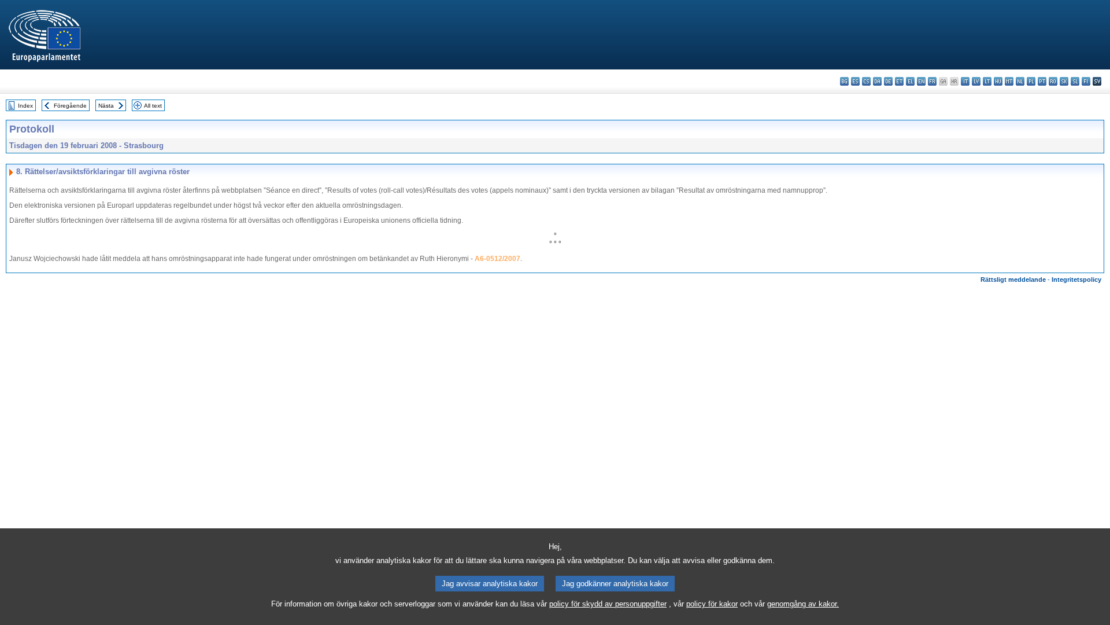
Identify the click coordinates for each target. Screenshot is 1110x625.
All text (153, 105)
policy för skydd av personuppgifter (608, 604)
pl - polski (1031, 81)
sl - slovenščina (1075, 81)
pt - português (1042, 81)
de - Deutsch (888, 81)
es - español (855, 81)
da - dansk (877, 81)
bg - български (844, 81)
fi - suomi (1086, 81)
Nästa (106, 105)
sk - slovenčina (1064, 81)
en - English (921, 81)
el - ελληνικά (910, 81)
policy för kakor (712, 604)
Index (25, 105)
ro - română (1053, 81)
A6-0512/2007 (497, 259)
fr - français (932, 81)
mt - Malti (1009, 81)
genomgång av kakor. (803, 604)
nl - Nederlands (1020, 81)
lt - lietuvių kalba (987, 81)
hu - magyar (998, 81)
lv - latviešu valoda (976, 81)
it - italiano (965, 81)
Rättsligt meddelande (1013, 279)
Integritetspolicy (1076, 279)
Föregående (70, 105)
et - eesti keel (899, 81)
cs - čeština (866, 81)
